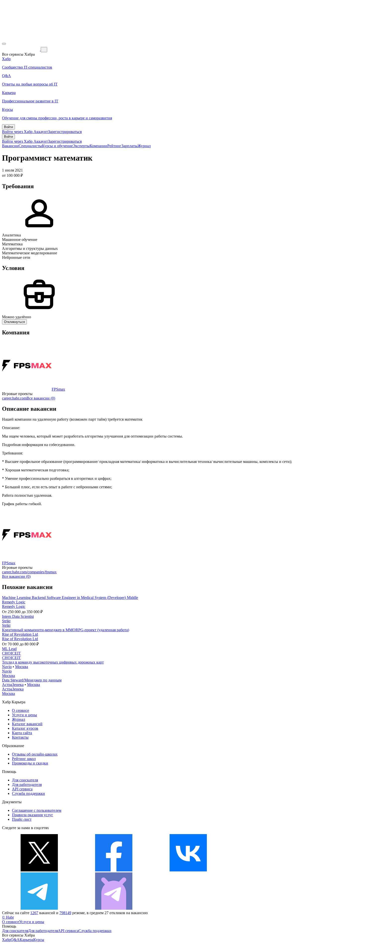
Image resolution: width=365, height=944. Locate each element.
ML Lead (9, 649)
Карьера (26, 940)
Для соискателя (25, 780)
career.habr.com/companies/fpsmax (29, 572)
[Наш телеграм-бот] (113, 908)
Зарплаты (129, 146)
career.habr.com (14, 398)
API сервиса (22, 789)
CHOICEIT (11, 653)
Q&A (15, 940)
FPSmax (58, 389)
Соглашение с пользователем (36, 810)
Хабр (6, 940)
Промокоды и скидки (30, 763)
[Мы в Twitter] (39, 870)
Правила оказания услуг (32, 815)
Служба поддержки (28, 793)
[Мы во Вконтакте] (188, 870)
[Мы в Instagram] (262, 870)
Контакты (20, 737)
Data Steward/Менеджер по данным (32, 680)
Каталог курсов (25, 728)
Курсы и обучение (57, 146)
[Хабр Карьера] (21, 49)
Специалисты (30, 146)
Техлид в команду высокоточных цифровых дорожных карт (53, 662)
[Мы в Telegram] (39, 908)
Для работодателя (27, 784)
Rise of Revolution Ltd (20, 634)
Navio (7, 667)
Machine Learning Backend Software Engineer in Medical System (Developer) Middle (70, 597)
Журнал (144, 146)
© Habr (8, 917)
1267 (34, 913)
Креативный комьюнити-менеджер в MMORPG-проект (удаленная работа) (65, 630)
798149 (65, 913)
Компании (98, 146)
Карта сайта (22, 733)
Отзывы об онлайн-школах (35, 754)
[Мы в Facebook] (113, 870)
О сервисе (20, 710)
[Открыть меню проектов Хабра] (4, 44)
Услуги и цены (24, 715)
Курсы (38, 940)
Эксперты (81, 146)
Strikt (6, 621)
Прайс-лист (22, 819)
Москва (21, 667)
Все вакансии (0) (41, 398)
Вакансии (10, 146)
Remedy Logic (13, 602)
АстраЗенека (13, 684)
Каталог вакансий (27, 724)
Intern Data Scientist (18, 616)
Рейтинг (114, 146)
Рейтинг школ (24, 759)
